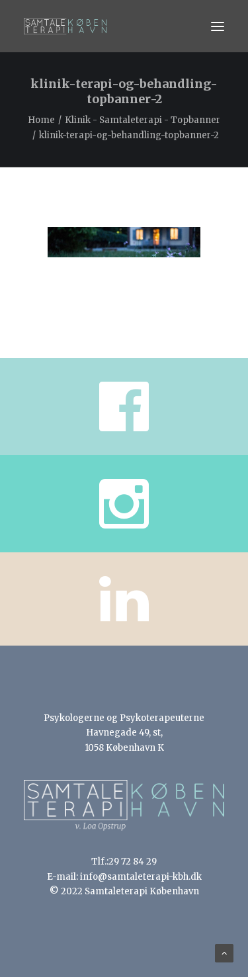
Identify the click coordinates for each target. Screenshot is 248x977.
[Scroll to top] (224, 952)
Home (41, 120)
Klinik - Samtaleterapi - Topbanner (142, 120)
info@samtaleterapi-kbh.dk (141, 876)
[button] (217, 26)
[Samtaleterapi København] (65, 26)
